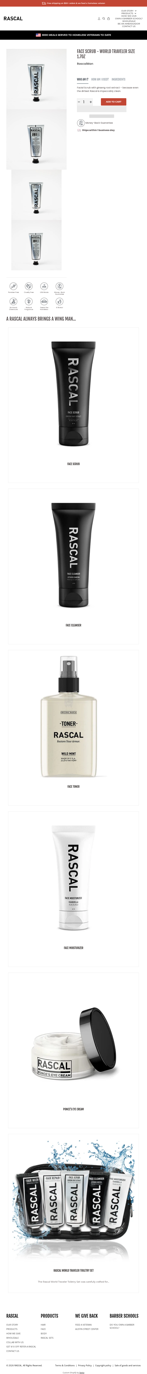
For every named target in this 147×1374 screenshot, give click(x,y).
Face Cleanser (73, 625)
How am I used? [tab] (100, 79)
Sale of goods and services (128, 1365)
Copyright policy (103, 1365)
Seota (81, 1372)
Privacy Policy (85, 1365)
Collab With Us (15, 1342)
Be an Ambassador (129, 23)
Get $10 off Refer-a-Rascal (21, 1346)
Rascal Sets (47, 1337)
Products (127, 13)
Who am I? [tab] (82, 79)
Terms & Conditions (65, 1365)
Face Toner (73, 786)
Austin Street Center (86, 1329)
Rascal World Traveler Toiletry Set (74, 1270)
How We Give (129, 16)
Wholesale (129, 21)
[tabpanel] (109, 89)
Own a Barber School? (129, 18)
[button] (101, 109)
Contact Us (129, 26)
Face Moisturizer (73, 948)
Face (43, 1329)
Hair (43, 1324)
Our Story (127, 10)
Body (44, 1333)
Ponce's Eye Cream (73, 1109)
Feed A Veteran (83, 1324)
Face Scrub (73, 464)
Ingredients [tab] (118, 79)
